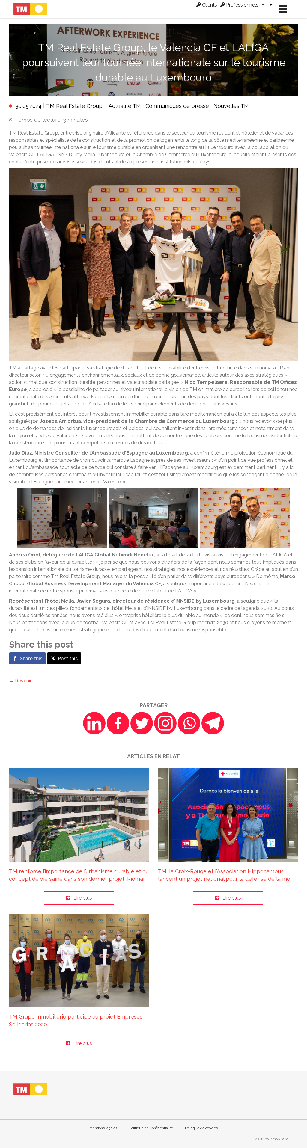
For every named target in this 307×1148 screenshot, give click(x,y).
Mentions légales (103, 1128)
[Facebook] (118, 723)
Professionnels (241, 5)
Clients (209, 5)
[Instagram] (165, 723)
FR (265, 5)
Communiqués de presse (177, 106)
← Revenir (20, 681)
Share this (31, 658)
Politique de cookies (201, 1128)
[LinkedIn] (94, 723)
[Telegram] (212, 723)
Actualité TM (125, 106)
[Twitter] (141, 723)
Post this (68, 658)
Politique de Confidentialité (151, 1128)
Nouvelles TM (231, 106)
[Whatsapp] (189, 723)
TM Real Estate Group (74, 106)
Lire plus (82, 898)
